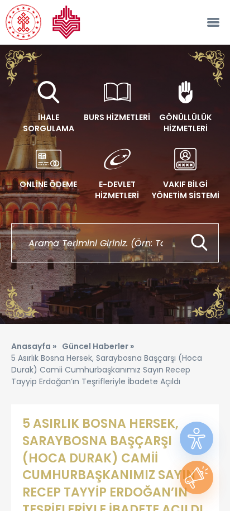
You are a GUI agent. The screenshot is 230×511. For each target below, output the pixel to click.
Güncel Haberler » (98, 346)
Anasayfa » (33, 346)
